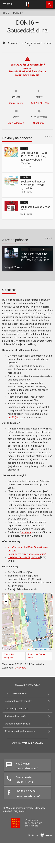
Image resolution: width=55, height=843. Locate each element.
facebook (26, 532)
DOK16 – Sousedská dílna (33, 257)
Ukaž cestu (20, 667)
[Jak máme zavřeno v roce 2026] (10, 208)
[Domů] (27, 4)
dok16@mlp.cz (15, 417)
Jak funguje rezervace (16, 708)
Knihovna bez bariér (15, 716)
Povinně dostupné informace (20, 731)
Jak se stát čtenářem (16, 693)
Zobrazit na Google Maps (36, 656)
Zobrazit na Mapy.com (9, 656)
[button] (27, 619)
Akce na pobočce (15, 240)
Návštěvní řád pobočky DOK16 (24, 557)
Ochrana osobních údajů (17, 723)
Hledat (48, 4)
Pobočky (18, 13)
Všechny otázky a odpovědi (28, 743)
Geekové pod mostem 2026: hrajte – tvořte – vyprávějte (33, 185)
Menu (8, 4)
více (47, 136)
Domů (6, 13)
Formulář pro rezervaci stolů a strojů (27, 554)
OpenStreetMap (45, 649)
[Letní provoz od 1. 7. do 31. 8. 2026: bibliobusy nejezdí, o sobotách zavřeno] (10, 158)
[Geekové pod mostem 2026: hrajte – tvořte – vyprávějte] (10, 185)
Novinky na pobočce (17, 138)
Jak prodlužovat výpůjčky (18, 701)
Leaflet (32, 649)
